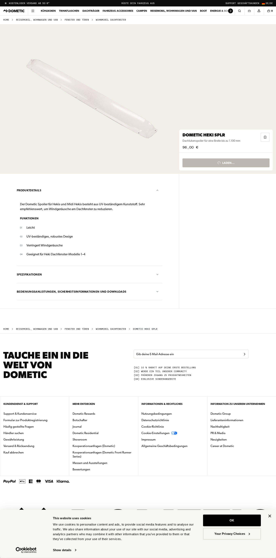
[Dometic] (14, 10)
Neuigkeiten (231, 439)
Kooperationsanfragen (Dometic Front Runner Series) (102, 454)
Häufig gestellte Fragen (18, 426)
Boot (203, 10)
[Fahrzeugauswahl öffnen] (249, 10)
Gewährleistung (13, 439)
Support (230, 3)
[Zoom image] (91, 99)
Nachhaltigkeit (220, 426)
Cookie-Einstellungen (155, 433)
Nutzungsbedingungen (156, 414)
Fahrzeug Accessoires (118, 10)
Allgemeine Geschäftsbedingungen (164, 446)
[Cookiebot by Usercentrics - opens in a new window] (26, 550)
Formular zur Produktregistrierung (25, 420)
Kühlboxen (48, 10)
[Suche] (239, 10)
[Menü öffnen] (33, 10)
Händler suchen (13, 433)
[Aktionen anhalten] (5, 3)
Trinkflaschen (69, 10)
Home (6, 20)
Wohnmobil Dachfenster (111, 20)
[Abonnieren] (244, 354)
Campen (141, 10)
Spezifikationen (29, 274)
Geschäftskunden (248, 3)
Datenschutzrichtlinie (155, 420)
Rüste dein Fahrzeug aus (138, 3)
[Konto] (259, 10)
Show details (62, 550)
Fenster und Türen (77, 20)
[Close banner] (269, 516)
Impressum (148, 439)
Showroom (80, 439)
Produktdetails (29, 190)
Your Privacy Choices (229, 533)
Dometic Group (233, 414)
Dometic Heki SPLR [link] (145, 329)
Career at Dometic (235, 446)
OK (232, 520)
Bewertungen (81, 469)
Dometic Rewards (84, 414)
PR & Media (231, 433)
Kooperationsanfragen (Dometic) (94, 446)
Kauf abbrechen (13, 452)
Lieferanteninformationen (227, 420)
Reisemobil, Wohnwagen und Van (173, 10)
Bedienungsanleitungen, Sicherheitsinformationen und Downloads (71, 291)
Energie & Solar (221, 10)
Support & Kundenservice (20, 414)
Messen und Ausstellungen (90, 463)
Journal (77, 426)
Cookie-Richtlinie (152, 426)
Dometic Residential (98, 433)
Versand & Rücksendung (18, 446)
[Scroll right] (230, 10)
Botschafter (80, 420)
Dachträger (90, 10)
